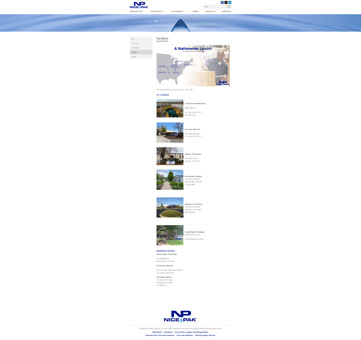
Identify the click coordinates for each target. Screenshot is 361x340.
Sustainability (177, 11)
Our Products (156, 11)
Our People (135, 48)
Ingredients (168, 332)
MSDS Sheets (157, 332)
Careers (195, 11)
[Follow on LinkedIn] (229, 2)
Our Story (134, 43)
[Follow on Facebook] (222, 2)
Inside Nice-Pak (136, 11)
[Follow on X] (226, 2)
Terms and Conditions (184, 335)
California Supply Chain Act (205, 335)
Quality (133, 57)
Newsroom (226, 11)
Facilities (134, 52)
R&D (132, 39)
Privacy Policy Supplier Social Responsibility (192, 332)
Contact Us (210, 11)
